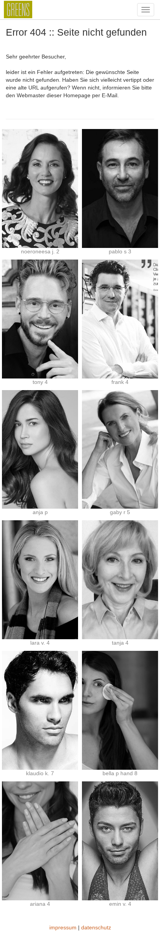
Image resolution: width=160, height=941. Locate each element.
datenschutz (96, 927)
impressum (63, 927)
